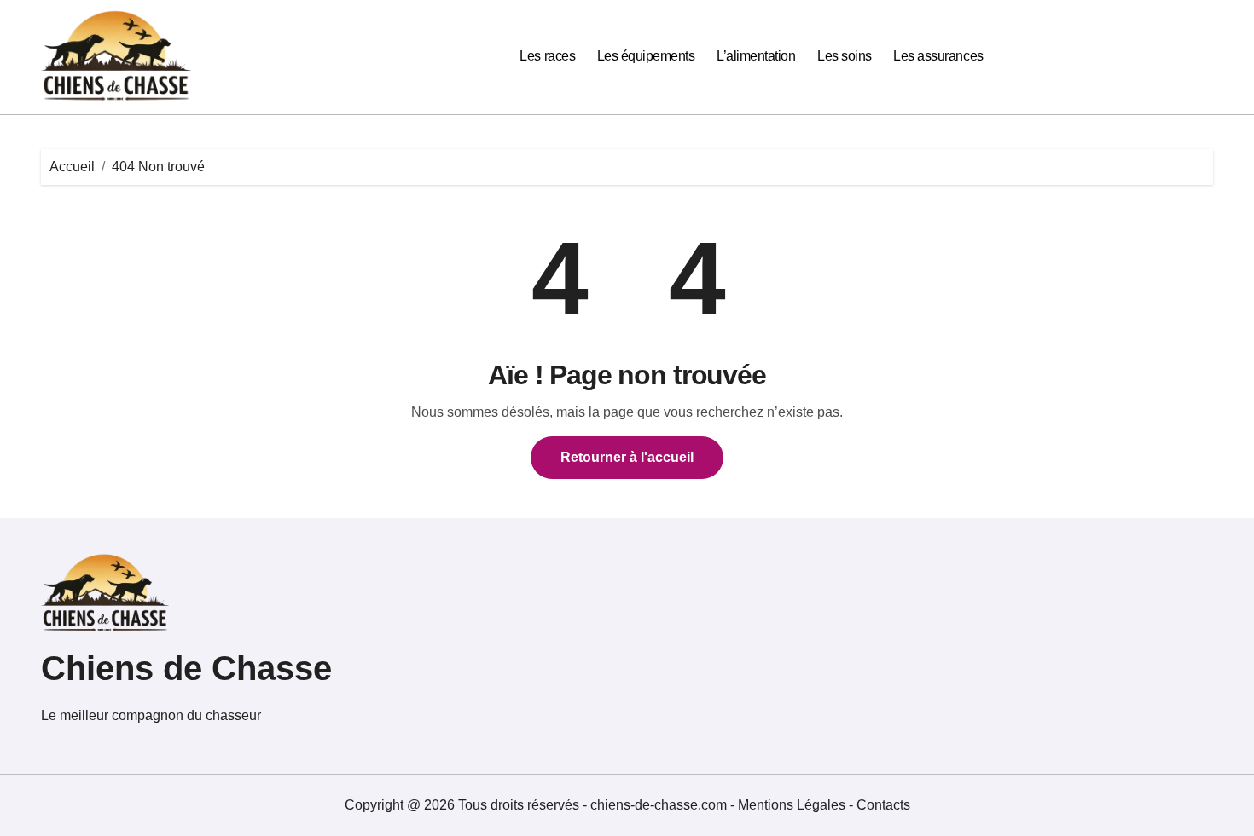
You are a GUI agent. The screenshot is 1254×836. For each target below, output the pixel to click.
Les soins (844, 56)
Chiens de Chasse (186, 668)
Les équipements (646, 56)
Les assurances (938, 56)
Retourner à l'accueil (627, 457)
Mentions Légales (793, 805)
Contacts (883, 805)
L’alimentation (756, 56)
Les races (547, 56)
